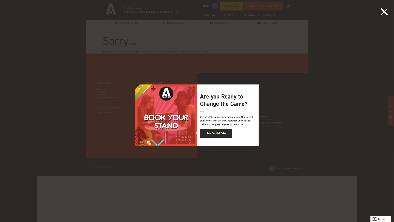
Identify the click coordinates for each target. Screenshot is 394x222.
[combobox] (380, 219)
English (381, 219)
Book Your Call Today (216, 133)
